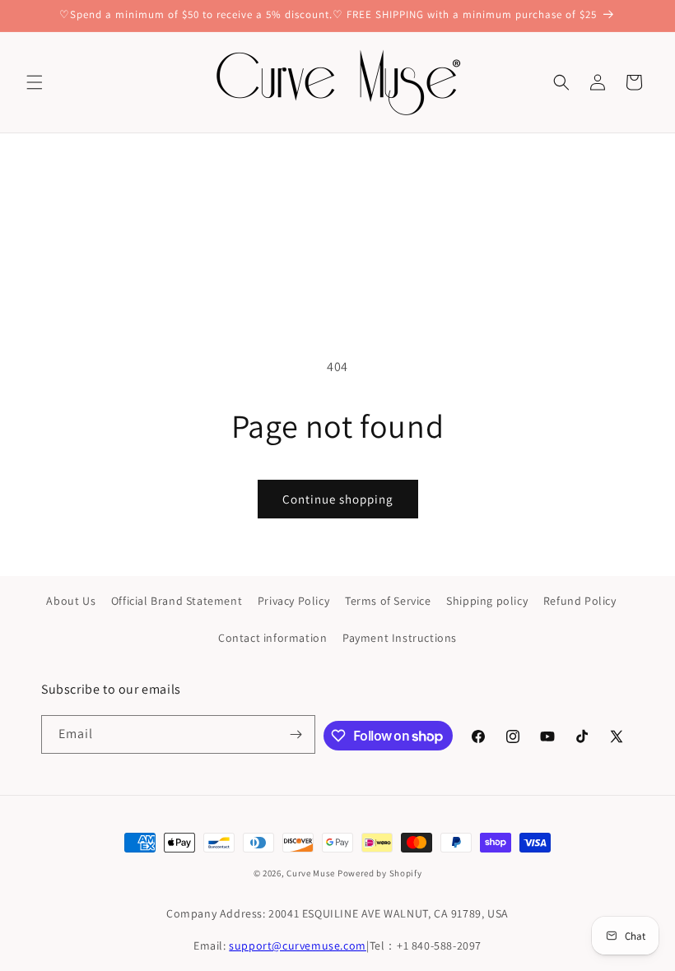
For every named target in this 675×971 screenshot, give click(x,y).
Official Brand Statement (176, 600)
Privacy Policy (293, 600)
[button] (34, 82)
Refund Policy (580, 600)
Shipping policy (487, 600)
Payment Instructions (399, 637)
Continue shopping (337, 499)
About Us (70, 600)
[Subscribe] (296, 734)
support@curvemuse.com (297, 945)
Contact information (272, 637)
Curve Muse (310, 873)
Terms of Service (388, 600)
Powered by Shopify (380, 873)
